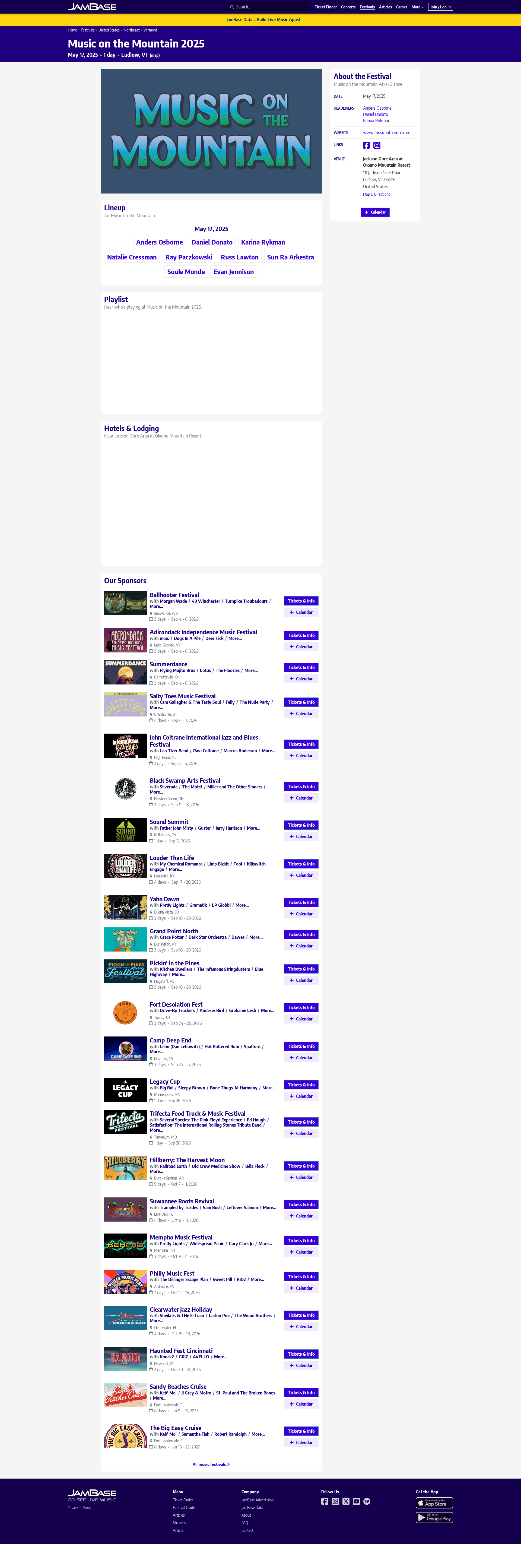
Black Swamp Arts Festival (185, 780)
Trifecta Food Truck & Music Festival (198, 1113)
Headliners (344, 108)
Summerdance (168, 664)
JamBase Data (252, 1507)
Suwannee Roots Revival (182, 1201)
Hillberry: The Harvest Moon (187, 1159)
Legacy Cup (165, 1081)
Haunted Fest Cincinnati (181, 1350)
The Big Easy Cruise (175, 1427)
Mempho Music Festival (181, 1237)
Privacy (73, 1507)
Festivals (88, 30)
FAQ (245, 1522)
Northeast (132, 30)
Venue (339, 159)
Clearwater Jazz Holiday (181, 1309)
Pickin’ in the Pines (174, 963)
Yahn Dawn (164, 899)
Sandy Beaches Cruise (178, 1386)
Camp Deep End (171, 1040)
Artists (178, 1530)
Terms (87, 1507)
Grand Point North (174, 931)
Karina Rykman (376, 120)
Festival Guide (184, 1507)
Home (72, 30)
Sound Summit (169, 821)
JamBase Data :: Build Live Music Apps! (263, 19)
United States (109, 30)
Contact (247, 1530)
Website (341, 133)
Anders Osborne (377, 108)
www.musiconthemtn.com (386, 132)
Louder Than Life (172, 857)
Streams (179, 1522)
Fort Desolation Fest (176, 1004)
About (246, 1515)
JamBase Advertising (258, 1500)
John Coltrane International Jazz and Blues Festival (204, 740)
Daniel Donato (375, 114)
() (155, 55)
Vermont (150, 30)
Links (338, 145)
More (416, 6)
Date (338, 96)
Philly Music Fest (172, 1273)
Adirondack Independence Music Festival (203, 632)
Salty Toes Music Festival (183, 696)
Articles (179, 1515)
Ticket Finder (183, 1500)
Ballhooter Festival (174, 594)
